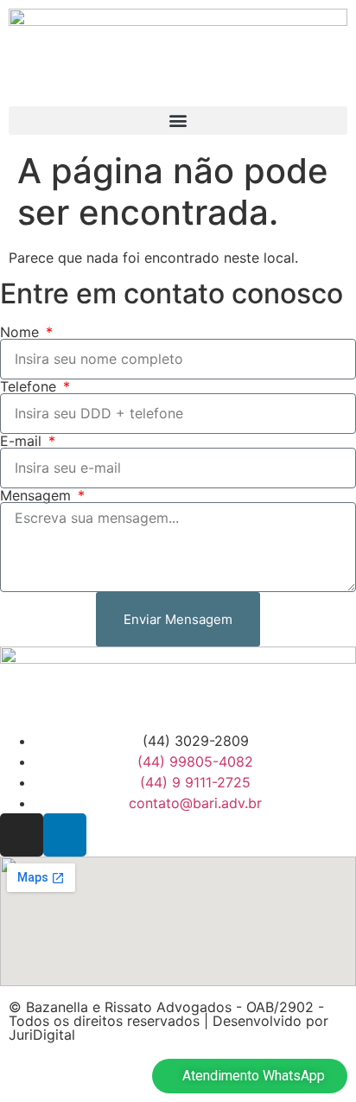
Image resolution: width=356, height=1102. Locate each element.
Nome (21, 332)
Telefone (30, 386)
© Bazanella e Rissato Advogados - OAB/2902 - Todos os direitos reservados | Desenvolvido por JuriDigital (168, 1020)
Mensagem (37, 495)
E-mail (23, 441)
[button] (178, 120)
